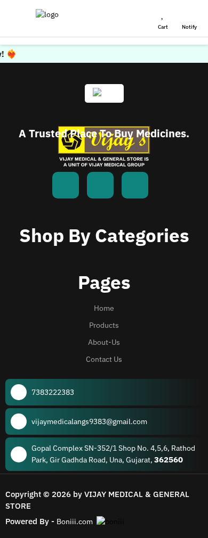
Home (104, 308)
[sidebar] (16, 18)
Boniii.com (75, 521)
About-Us (104, 342)
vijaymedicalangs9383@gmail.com (89, 421)
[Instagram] (135, 185)
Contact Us (104, 359)
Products (104, 325)
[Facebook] (65, 185)
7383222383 (52, 392)
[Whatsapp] (100, 185)
